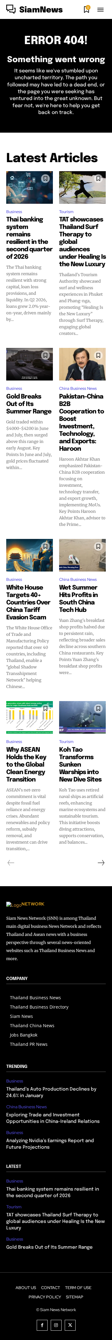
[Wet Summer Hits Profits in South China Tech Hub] (82, 555)
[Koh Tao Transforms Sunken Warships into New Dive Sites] (82, 717)
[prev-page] (11, 863)
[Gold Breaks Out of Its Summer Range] (29, 364)
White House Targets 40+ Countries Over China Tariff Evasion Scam (28, 603)
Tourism (66, 211)
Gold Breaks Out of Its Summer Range (28, 404)
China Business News (78, 388)
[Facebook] (42, 1325)
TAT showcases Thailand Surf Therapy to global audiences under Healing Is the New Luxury (55, 1222)
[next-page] (101, 863)
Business (14, 211)
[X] (70, 1325)
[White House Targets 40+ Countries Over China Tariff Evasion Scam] (29, 555)
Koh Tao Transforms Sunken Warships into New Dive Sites (80, 765)
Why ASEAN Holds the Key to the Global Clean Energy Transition (26, 765)
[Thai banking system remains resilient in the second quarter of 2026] (29, 187)
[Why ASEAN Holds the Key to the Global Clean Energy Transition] (29, 717)
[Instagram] (56, 1325)
